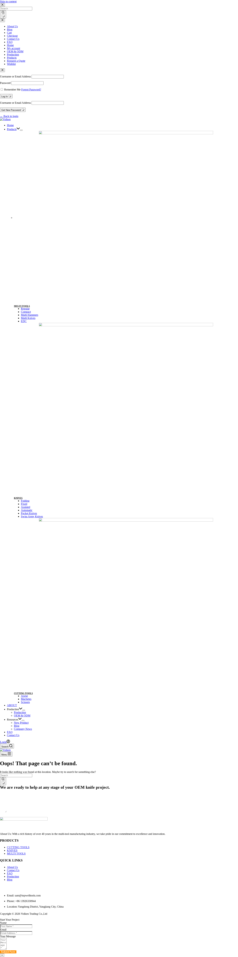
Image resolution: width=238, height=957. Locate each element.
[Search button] (3, 14)
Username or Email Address (15, 76)
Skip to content (8, 1)
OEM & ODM (15, 51)
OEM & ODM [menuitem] (22, 715)
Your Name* (7, 790)
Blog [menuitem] (16, 725)
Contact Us (13, 38)
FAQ (10, 42)
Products (12, 57)
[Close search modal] (2, 5)
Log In (4, 96)
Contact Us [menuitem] (13, 735)
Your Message (8, 936)
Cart (9, 32)
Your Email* (7, 797)
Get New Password (11, 110)
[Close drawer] (2, 20)
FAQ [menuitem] (10, 732)
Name (3, 922)
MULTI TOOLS (22, 306)
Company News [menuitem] (23, 728)
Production (13, 54)
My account (13, 48)
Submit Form (7, 815)
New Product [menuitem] (21, 722)
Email (3, 929)
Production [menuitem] (13, 709)
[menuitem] (21, 130)
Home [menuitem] (10, 125)
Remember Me (12, 89)
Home (10, 45)
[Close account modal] (2, 70)
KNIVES (18, 498)
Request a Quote (16, 60)
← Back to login (9, 116)
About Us (12, 26)
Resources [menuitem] (12, 719)
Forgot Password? (31, 89)
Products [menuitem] (12, 129)
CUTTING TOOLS (23, 693)
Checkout (12, 35)
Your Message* (8, 804)
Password (5, 82)
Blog (9, 29)
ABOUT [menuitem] (12, 705)
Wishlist (11, 63)
